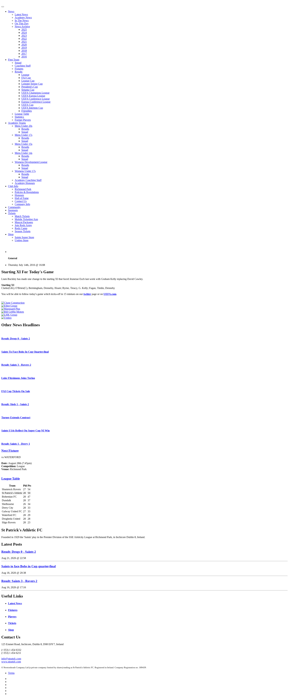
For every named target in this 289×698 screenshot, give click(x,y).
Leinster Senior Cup (32, 83)
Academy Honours (25, 183)
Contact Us (21, 201)
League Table (22, 113)
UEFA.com (110, 294)
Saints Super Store (24, 237)
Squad (18, 62)
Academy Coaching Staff (28, 180)
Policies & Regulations (27, 192)
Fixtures (19, 68)
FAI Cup (26, 77)
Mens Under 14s (23, 153)
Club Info (13, 186)
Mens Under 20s (23, 125)
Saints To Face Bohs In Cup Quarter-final (25, 351)
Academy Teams (17, 122)
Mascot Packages (24, 222)
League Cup (27, 80)
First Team (13, 59)
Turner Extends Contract (15, 417)
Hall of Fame (22, 198)
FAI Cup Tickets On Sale (15, 391)
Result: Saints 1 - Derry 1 (15, 443)
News (11, 11)
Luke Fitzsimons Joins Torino (18, 378)
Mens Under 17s (23, 135)
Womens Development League (31, 162)
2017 (24, 53)
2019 (24, 47)
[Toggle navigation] (2, 6)
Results (18, 71)
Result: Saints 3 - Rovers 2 (16, 364)
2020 (24, 44)
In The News (22, 20)
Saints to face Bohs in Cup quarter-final (28, 566)
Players (12, 616)
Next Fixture (10, 450)
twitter (87, 294)
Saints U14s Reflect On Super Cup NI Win (25, 430)
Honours (19, 195)
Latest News (21, 14)
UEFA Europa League (33, 95)
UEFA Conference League (35, 98)
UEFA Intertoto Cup (32, 107)
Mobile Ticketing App (26, 219)
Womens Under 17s (25, 171)
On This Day (22, 23)
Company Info (22, 204)
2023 (24, 35)
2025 (24, 29)
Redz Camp (21, 228)
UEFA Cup (27, 104)
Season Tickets (22, 231)
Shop (11, 234)
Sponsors (13, 210)
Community (14, 207)
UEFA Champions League (35, 92)
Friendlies (26, 110)
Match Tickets (22, 216)
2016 (24, 56)
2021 (24, 41)
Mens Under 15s (23, 144)
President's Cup (29, 86)
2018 (24, 50)
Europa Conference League (36, 101)
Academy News (23, 17)
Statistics (19, 116)
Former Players (23, 119)
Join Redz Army (23, 225)
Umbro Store (21, 240)
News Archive (22, 26)
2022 (24, 38)
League (25, 74)
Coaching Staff (23, 65)
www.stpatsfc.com (11, 661)
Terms (11, 673)
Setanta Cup (27, 89)
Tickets (12, 213)
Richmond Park (23, 189)
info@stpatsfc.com (11, 658)
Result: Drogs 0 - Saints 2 (15, 338)
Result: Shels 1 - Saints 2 (15, 404)
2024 (24, 32)
